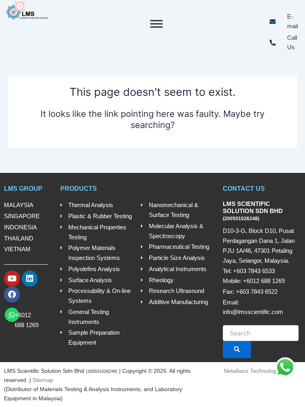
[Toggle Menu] (156, 23)
